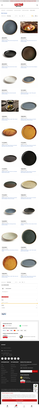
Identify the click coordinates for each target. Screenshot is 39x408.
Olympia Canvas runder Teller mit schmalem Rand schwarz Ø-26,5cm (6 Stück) (28, 172)
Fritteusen (12, 370)
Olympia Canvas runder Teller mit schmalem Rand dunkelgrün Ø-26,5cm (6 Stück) (9, 198)
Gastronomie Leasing (4, 380)
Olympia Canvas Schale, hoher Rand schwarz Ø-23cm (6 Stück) (9, 67)
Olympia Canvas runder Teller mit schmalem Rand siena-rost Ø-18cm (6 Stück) (9, 146)
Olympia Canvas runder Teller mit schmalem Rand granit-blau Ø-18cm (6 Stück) (28, 120)
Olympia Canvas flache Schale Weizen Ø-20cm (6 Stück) (10, 250)
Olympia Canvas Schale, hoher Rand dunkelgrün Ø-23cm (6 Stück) (29, 67)
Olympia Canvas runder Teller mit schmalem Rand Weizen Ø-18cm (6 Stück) (28, 198)
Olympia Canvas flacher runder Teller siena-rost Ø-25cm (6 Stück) (10, 277)
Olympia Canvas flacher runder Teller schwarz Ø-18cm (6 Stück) (9, 120)
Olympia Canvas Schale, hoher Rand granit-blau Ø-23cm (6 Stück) (10, 41)
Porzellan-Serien (25, 10)
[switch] (36, 390)
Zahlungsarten (3, 370)
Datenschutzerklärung (8, 398)
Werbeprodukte (13, 380)
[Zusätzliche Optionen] (3, 313)
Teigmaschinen (13, 377)
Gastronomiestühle (14, 373)
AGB (2, 375)
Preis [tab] (2, 300)
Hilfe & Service (3, 382)
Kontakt (2, 366)
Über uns (2, 368)
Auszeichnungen (4, 379)
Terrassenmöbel (13, 379)
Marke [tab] (3, 305)
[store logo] (19, 5)
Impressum (3, 373)
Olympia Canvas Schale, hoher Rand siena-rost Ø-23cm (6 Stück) (29, 41)
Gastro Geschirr (17, 10)
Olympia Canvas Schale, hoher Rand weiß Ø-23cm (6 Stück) (9, 93)
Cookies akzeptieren (19, 400)
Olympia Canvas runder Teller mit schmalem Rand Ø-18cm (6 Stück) (9, 172)
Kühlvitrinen (13, 364)
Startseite (3, 10)
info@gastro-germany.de (7, 350)
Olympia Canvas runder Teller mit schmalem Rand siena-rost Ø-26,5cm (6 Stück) (28, 146)
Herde (12, 368)
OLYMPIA (3, 307)
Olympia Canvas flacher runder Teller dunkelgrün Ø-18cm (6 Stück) (28, 250)
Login (2, 364)
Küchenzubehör (10, 10)
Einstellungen (19, 402)
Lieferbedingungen (4, 372)
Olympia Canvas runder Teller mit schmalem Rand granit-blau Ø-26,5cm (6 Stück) (28, 277)
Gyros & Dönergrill (14, 375)
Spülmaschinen (13, 366)
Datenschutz (3, 377)
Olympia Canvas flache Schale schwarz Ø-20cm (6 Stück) (29, 224)
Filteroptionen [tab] (5, 296)
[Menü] (37, 384)
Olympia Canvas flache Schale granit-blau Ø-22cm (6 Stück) (9, 224)
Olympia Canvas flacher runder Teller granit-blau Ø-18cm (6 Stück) (28, 93)
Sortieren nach (3, 15)
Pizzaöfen (12, 372)
